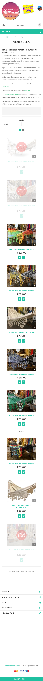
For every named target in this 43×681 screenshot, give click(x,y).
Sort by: (21, 120)
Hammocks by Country (17, 37)
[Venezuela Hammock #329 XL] (21, 276)
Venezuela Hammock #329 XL (21, 291)
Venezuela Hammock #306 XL (21, 374)
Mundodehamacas (12, 666)
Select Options (19, 257)
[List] (23, 130)
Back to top (20, 679)
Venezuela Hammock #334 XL (21, 416)
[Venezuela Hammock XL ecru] (21, 318)
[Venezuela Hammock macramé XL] (21, 491)
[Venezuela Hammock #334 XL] (21, 401)
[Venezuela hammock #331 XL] (21, 449)
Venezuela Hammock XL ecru (21, 332)
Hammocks (7, 37)
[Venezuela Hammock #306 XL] (21, 359)
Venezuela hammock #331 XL (21, 464)
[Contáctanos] (39, 8)
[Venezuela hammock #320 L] (21, 234)
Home (3, 37)
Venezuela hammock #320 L (21, 249)
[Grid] (20, 130)
